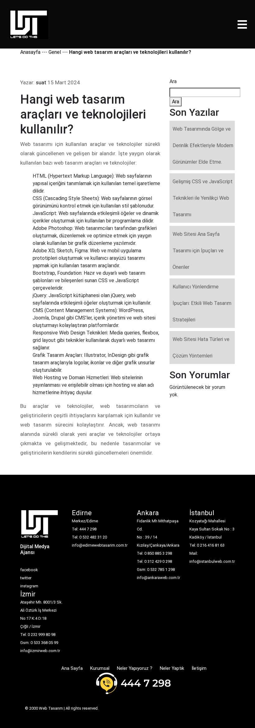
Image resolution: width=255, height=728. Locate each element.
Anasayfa (30, 52)
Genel (55, 52)
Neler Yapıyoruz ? (134, 668)
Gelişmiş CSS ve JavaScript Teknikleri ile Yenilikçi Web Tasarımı (203, 198)
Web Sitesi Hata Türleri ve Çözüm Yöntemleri (201, 347)
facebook (29, 569)
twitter (25, 578)
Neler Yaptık (172, 668)
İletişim (199, 668)
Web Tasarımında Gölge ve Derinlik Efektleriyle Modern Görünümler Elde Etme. (203, 145)
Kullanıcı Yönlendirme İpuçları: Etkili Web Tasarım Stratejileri (202, 303)
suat (41, 82)
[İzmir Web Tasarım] (39, 526)
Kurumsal (99, 668)
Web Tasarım (51, 708)
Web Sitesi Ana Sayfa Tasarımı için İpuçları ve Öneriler (198, 250)
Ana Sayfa (72, 668)
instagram (29, 586)
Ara (173, 81)
